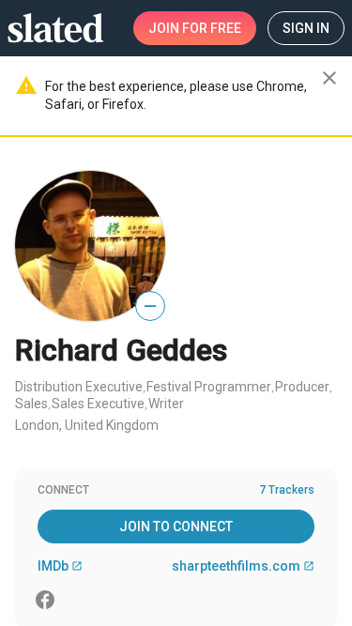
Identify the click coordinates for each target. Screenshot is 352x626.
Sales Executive (98, 403)
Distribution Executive (79, 386)
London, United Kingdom (87, 425)
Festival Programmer (208, 386)
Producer (302, 386)
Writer (166, 403)
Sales (31, 403)
